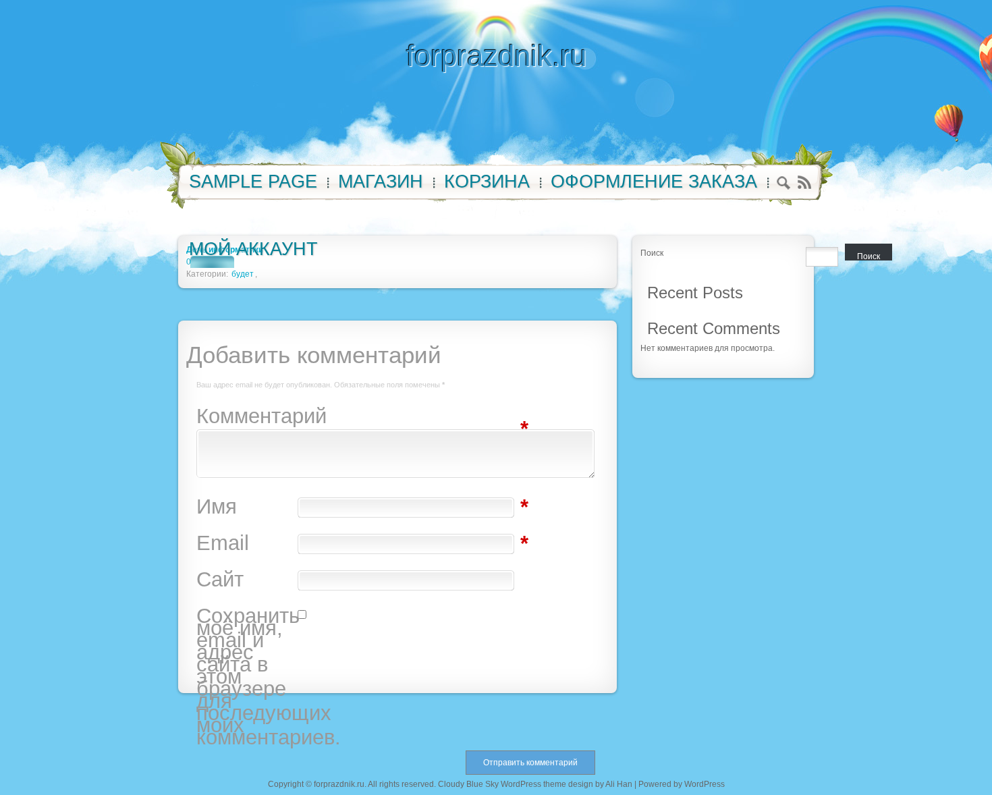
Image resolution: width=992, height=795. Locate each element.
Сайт (220, 580)
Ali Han (618, 784)
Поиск (651, 253)
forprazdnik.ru (496, 55)
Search (783, 184)
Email (247, 543)
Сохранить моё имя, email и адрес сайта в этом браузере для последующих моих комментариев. (247, 677)
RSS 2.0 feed (804, 182)
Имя (247, 507)
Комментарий (247, 416)
